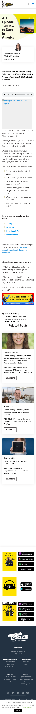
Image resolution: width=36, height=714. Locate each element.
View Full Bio (8, 59)
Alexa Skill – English (10, 679)
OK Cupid (10, 223)
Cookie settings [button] (27, 707)
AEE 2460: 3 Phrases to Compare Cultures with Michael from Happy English (17, 421)
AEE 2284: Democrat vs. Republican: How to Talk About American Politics (16, 470)
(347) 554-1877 (18, 654)
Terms (26, 699)
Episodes (26, 661)
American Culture (10, 71)
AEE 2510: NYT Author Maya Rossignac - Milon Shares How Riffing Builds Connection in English (18, 369)
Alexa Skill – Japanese (10, 677)
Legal (31, 699)
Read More (10, 378)
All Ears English (10, 659)
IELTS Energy (26, 659)
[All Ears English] (18, 637)
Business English (10, 666)
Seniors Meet (12, 234)
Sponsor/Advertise (26, 677)
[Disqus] (18, 516)
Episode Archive (10, 661)
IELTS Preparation (26, 684)
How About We (12, 231)
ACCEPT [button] (18, 710)
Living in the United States (11, 74)
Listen (10, 674)
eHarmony (10, 227)
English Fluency (25, 71)
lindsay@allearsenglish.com (18, 651)
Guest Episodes (15, 360)
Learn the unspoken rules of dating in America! (14, 250)
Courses (26, 681)
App (10, 681)
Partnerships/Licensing (26, 679)
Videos (10, 669)
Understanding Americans (15, 316)
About (26, 674)
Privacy (21, 699)
